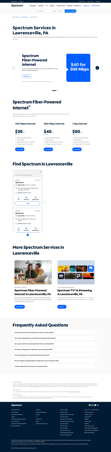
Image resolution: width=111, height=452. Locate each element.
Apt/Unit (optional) (55, 10)
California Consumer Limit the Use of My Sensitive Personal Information (28, 442)
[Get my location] (40, 172)
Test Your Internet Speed (66, 419)
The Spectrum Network (65, 435)
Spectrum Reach (15, 421)
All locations (16, 17)
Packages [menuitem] (33, 6)
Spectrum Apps (64, 412)
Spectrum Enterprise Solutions (18, 419)
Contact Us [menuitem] (78, 6)
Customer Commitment (17, 414)
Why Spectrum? (64, 428)
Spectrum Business (15, 426)
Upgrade (87, 423)
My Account (90, 1)
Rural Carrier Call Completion (91, 430)
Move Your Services (89, 426)
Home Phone (39, 419)
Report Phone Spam (89, 432)
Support (86, 419)
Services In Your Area (65, 430)
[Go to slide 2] (57, 90)
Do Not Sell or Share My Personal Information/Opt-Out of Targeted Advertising (72, 440)
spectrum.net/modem (34, 386)
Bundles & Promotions (41, 412)
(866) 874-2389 (24, 192)
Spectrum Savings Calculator (67, 421)
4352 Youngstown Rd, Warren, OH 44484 (27, 219)
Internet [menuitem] (41, 6)
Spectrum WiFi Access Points (67, 414)
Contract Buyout (64, 423)
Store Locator (88, 421)
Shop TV (62, 307)
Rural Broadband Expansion (66, 432)
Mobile (37, 421)
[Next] (97, 68)
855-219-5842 (96, 5)
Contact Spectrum (89, 412)
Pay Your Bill (87, 416)
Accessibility (37, 440)
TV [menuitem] (47, 6)
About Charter (14, 412)
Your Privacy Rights (28, 440)
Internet (38, 414)
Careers (13, 416)
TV (36, 416)
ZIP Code (61, 9)
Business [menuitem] (70, 6)
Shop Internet (19, 307)
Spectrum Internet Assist (42, 423)
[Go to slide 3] (58, 90)
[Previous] (13, 68)
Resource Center (64, 416)
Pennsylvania (24, 17)
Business (21, 1)
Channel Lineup (64, 426)
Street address (39, 9)
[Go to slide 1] (54, 90)
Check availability (71, 11)
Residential (14, 1)
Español (98, 1)
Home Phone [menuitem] (61, 6)
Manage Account (89, 414)
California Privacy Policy (46, 440)
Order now (86, 5)
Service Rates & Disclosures (91, 428)
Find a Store (82, 1)
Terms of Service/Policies (17, 440)
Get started (19, 149)
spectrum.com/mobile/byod (75, 391)
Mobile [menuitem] (52, 6)
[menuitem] (14, 1)
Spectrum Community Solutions (18, 423)
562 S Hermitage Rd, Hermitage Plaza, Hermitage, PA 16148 (28, 189)
